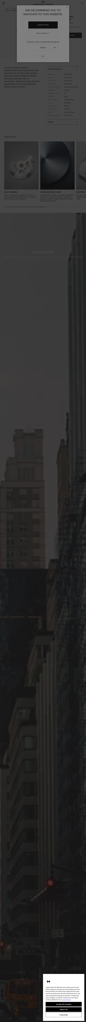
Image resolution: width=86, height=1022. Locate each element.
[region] (63, 997)
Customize (63, 1015)
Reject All (64, 1009)
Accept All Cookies (63, 1004)
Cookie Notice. (66, 1000)
